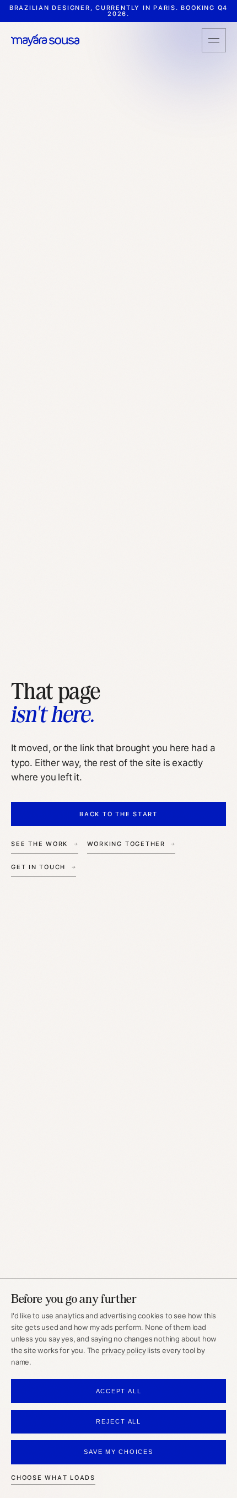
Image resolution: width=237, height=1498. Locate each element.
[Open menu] (214, 40)
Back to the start (118, 814)
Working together (126, 843)
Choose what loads (53, 1477)
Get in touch (38, 867)
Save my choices (118, 1451)
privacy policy (123, 1350)
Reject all (118, 1421)
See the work (39, 843)
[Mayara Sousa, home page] (45, 40)
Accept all (119, 1391)
